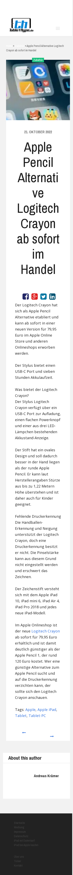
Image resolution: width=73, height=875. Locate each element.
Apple (30, 709)
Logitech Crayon (45, 631)
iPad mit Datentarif (24, 840)
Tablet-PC (37, 715)
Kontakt (18, 865)
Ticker (17, 861)
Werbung (19, 827)
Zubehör (38, 60)
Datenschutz (21, 836)
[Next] (52, 734)
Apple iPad (47, 709)
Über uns (19, 856)
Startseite (19, 823)
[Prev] (23, 734)
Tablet (21, 715)
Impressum (20, 832)
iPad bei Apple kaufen (26, 845)
